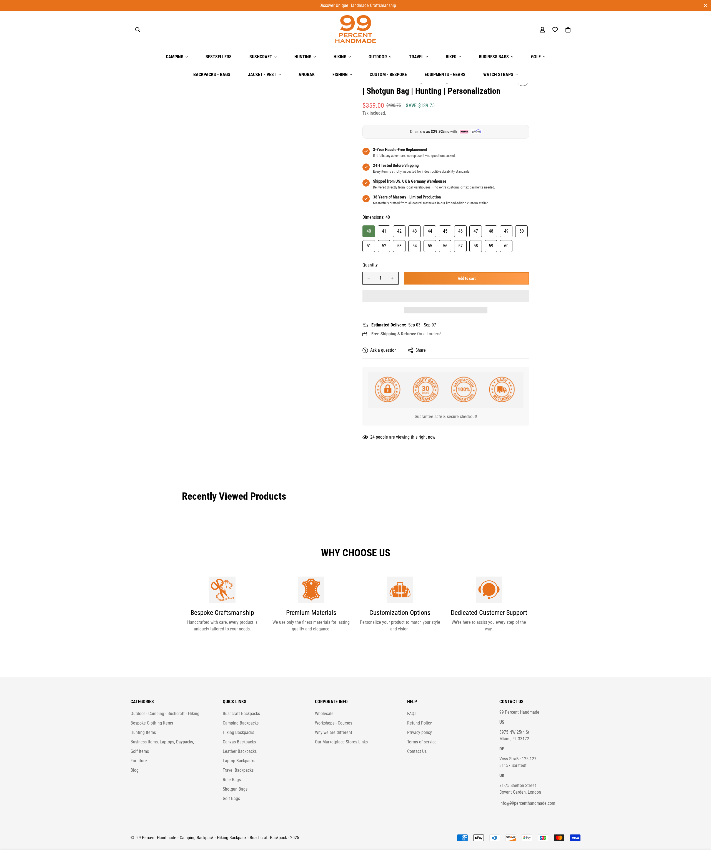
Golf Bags (231, 798)
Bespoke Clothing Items (152, 723)
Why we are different (333, 732)
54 (414, 245)
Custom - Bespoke (388, 74)
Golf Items (140, 751)
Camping (174, 56)
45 (445, 231)
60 (506, 245)
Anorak (307, 74)
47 (476, 231)
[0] (568, 29)
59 (491, 245)
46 (460, 231)
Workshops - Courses (333, 723)
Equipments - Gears (445, 74)
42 (399, 231)
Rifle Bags (232, 779)
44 (430, 231)
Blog (135, 770)
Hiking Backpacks (238, 732)
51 (369, 245)
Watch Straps (498, 74)
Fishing (339, 74)
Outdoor (378, 56)
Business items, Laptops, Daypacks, (162, 742)
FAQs (411, 713)
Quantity (370, 265)
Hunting (302, 56)
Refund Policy (419, 723)
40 (369, 231)
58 (476, 245)
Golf (536, 56)
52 (384, 245)
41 (384, 231)
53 (399, 245)
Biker (451, 56)
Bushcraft (260, 56)
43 (414, 231)
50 (521, 231)
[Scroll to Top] (700, 819)
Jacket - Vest (262, 74)
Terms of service (422, 742)
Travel (416, 56)
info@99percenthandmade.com (527, 803)
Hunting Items (143, 732)
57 (460, 245)
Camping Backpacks (241, 723)
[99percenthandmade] (355, 29)
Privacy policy (419, 732)
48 (491, 231)
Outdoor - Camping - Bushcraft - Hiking (165, 713)
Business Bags (494, 56)
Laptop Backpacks (239, 760)
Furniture (139, 760)
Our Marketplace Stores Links (341, 742)
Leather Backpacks (240, 751)
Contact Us (417, 751)
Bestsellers (219, 56)
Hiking (340, 56)
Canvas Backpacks (239, 742)
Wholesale (324, 713)
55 (430, 245)
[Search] (138, 30)
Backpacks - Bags (211, 74)
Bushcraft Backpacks (241, 713)
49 (506, 231)
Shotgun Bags (235, 789)
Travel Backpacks (238, 770)
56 (445, 245)
